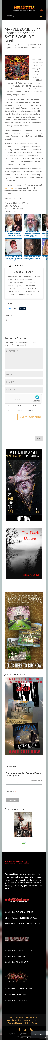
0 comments (35, 47)
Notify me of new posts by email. (21, 410)
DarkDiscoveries (14, 1020)
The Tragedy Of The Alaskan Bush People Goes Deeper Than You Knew (32, 234)
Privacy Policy (31, 1023)
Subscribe (38, 1034)
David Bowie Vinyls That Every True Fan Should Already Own (13, 258)
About (10, 1017)
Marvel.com (9, 188)
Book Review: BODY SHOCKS (16, 962)
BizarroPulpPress (31, 1020)
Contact (19, 1017)
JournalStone (31, 1017)
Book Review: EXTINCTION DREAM (19, 912)
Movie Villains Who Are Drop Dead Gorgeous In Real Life (32, 258)
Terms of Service (15, 1023)
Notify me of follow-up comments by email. (25, 406)
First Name (11, 791)
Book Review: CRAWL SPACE (16, 956)
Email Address (12, 783)
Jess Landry (11, 45)
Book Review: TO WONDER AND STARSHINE (23, 924)
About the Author (18, 266)
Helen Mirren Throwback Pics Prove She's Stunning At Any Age (13, 233)
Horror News (23, 47)
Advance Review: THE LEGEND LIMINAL (21, 918)
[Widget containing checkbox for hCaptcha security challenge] (23, 399)
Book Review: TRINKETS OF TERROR (19, 950)
